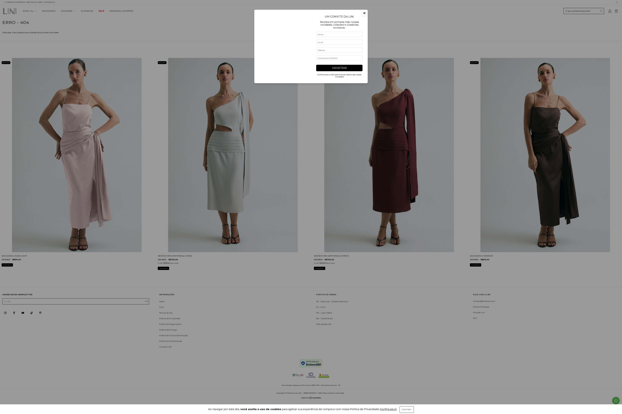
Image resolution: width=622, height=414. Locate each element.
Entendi (407, 409)
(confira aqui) (388, 409)
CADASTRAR (339, 68)
